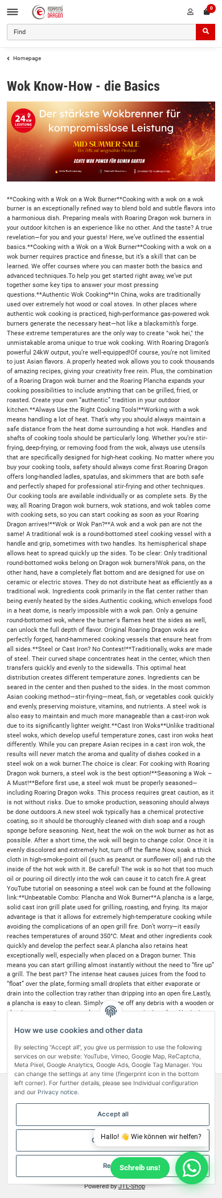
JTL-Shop (131, 1186)
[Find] (205, 32)
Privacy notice (57, 1092)
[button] (190, 12)
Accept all (113, 1114)
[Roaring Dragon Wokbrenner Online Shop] (48, 12)
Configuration (113, 1140)
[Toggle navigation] (12, 12)
